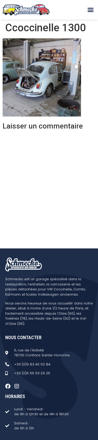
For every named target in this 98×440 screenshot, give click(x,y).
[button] (91, 10)
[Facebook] (7, 386)
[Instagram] (16, 386)
